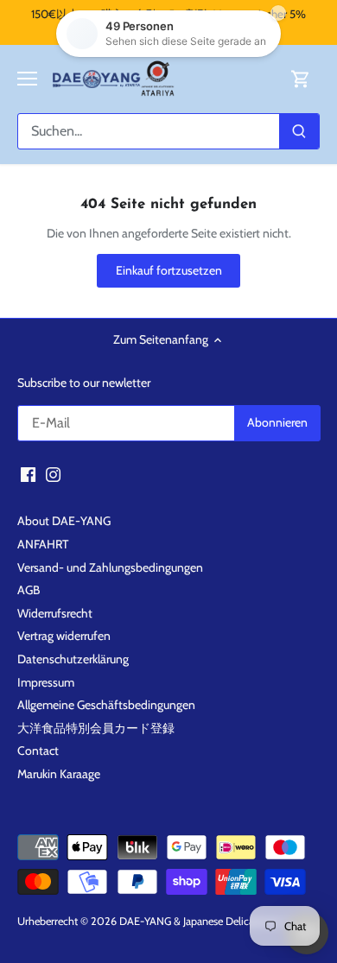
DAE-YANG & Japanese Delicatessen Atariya (218, 921)
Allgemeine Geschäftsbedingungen (106, 705)
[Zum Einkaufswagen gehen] (300, 79)
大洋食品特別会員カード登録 (96, 728)
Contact (38, 750)
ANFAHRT (42, 544)
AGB (28, 590)
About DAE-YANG (64, 521)
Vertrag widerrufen (64, 635)
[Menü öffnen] (27, 79)
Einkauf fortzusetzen (169, 270)
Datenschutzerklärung (73, 659)
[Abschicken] (299, 131)
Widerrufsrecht (54, 613)
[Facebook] (28, 474)
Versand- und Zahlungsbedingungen (110, 567)
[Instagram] (53, 474)
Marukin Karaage (58, 774)
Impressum (45, 682)
